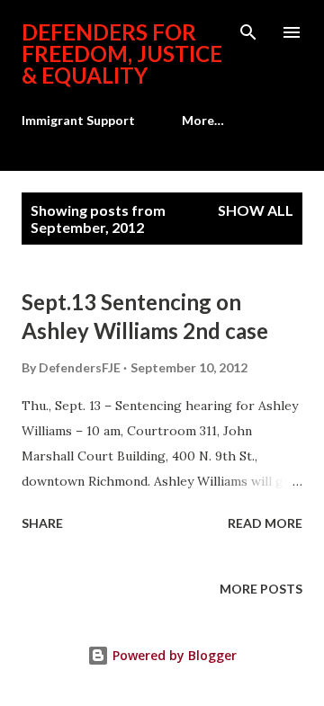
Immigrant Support (78, 120)
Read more (265, 523)
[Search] (248, 32)
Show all (255, 210)
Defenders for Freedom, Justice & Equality (122, 53)
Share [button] (42, 523)
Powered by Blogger (173, 655)
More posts (261, 588)
